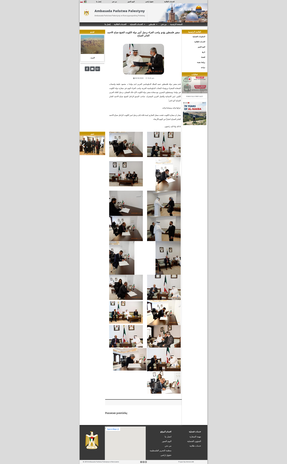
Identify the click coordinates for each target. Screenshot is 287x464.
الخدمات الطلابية (169, 1)
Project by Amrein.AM (186, 462)
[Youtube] (146, 462)
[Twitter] (143, 462)
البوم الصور (131, 1)
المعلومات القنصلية (199, 36)
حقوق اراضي (149, 1)
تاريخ (203, 52)
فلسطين (152, 24)
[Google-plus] (97, 68)
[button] (83, 145)
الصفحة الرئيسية (176, 24)
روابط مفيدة (201, 62)
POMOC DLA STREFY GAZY (194, 96)
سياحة (203, 67)
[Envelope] (92, 68)
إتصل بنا (98, 1)
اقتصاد (203, 57)
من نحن (114, 1)
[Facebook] (87, 68)
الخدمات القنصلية (136, 24)
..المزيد (92, 58)
